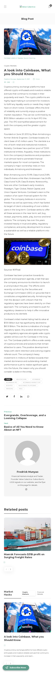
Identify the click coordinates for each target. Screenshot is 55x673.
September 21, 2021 (23, 79)
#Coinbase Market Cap (31, 382)
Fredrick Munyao (10, 79)
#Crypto (9, 385)
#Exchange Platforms (27, 385)
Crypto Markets (10, 66)
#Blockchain (21, 379)
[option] (27, 541)
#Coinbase (36, 379)
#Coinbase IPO (11, 382)
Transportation (12, 547)
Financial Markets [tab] (40, 593)
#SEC (21, 389)
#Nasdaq (9, 389)
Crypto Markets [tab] (25, 593)
